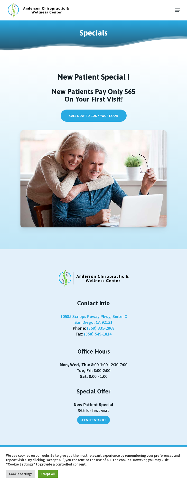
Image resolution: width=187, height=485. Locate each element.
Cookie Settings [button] (20, 474)
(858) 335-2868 (100, 328)
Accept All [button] (48, 474)
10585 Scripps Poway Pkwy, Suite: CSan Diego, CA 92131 (93, 319)
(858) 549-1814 (98, 334)
